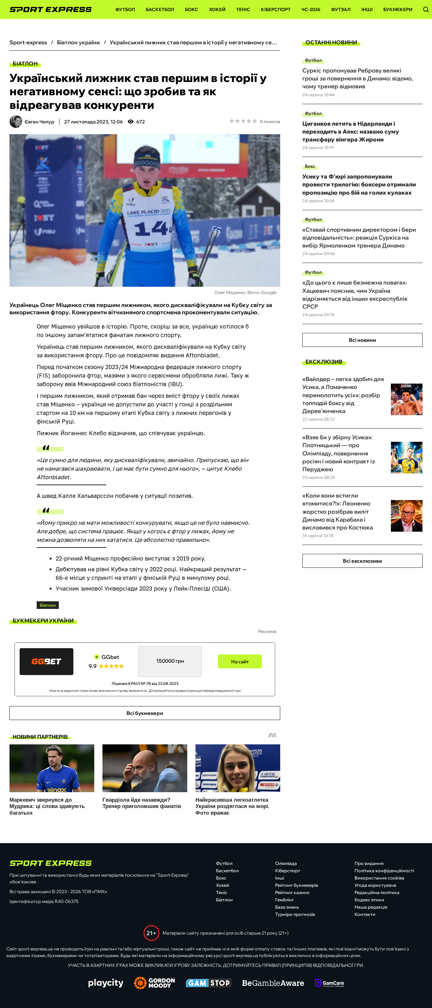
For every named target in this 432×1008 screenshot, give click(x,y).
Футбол (125, 9)
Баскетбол (160, 9)
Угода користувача (375, 885)
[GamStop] (208, 983)
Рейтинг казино (292, 892)
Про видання (369, 863)
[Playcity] (106, 983)
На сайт (240, 662)
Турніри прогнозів (295, 914)
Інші (367, 9)
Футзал (341, 9)
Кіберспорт (276, 9)
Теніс (243, 9)
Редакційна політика (377, 892)
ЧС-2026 (310, 9)
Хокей (217, 9)
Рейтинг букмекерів (296, 885)
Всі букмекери (145, 713)
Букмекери (397, 9)
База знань (287, 907)
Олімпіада (286, 863)
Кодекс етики (369, 900)
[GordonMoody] (154, 984)
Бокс (191, 9)
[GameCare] (329, 983)
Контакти (365, 914)
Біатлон (25, 63)
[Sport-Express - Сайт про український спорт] (47, 9)
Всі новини (362, 340)
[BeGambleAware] (273, 983)
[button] (426, 9)
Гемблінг (284, 900)
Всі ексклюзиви (362, 561)
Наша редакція (371, 907)
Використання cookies (379, 878)
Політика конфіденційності (384, 870)
